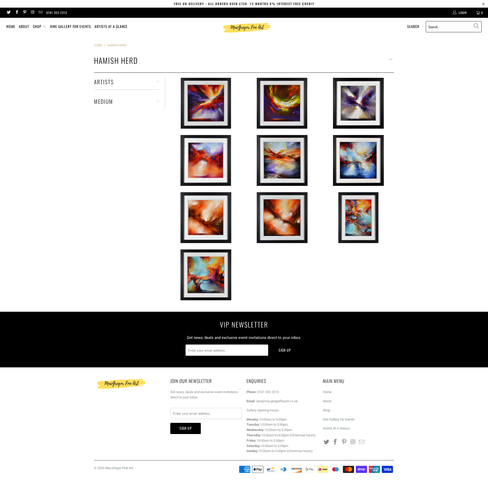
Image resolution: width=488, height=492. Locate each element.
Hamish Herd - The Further (282, 217)
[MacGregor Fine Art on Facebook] (16, 12)
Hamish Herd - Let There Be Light (282, 160)
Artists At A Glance (111, 26)
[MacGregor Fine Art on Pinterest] (24, 12)
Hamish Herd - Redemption (205, 103)
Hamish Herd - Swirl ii (358, 217)
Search (413, 26)
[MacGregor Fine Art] (246, 27)
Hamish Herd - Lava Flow (282, 103)
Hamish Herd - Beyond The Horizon (358, 103)
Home (10, 26)
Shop (37, 26)
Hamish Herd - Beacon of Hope (205, 160)
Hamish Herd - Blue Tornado (358, 160)
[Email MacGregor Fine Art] (40, 12)
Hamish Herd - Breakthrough (205, 217)
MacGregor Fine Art (119, 468)
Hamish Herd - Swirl (205, 274)
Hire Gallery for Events (70, 26)
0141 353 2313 (56, 12)
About (24, 26)
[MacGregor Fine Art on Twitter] (8, 12)
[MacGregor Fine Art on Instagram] (32, 12)
